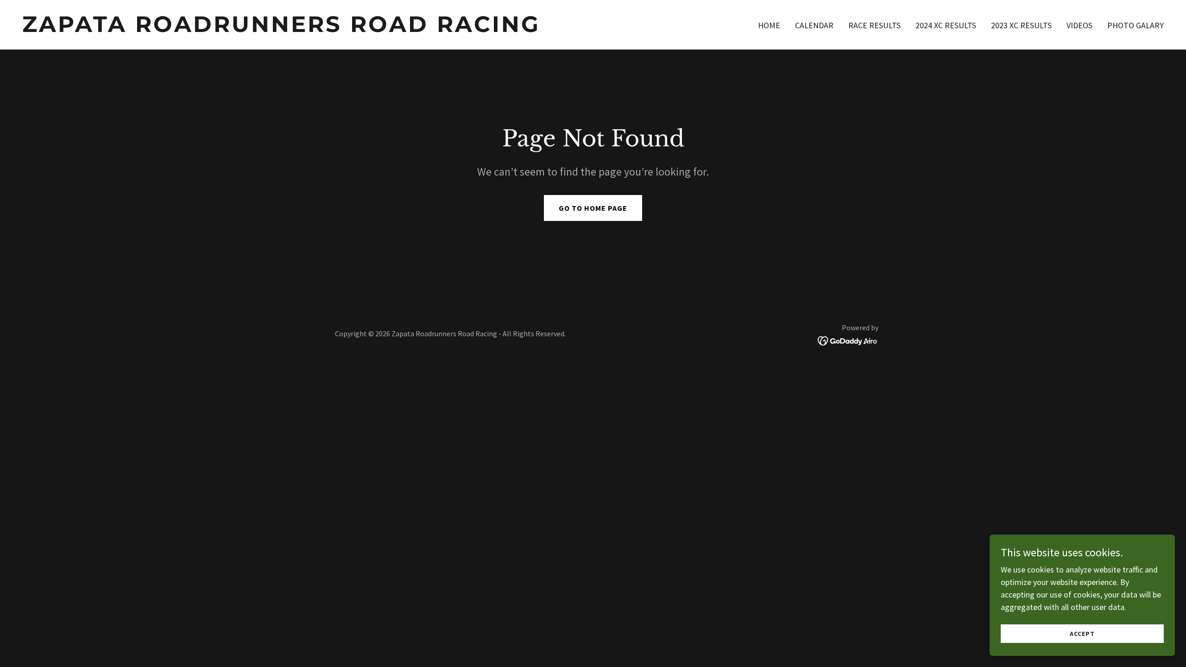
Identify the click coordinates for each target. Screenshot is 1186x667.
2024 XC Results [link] (945, 25)
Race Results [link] (874, 25)
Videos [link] (1079, 25)
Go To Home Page (593, 208)
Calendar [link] (814, 25)
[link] (304, 29)
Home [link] (769, 25)
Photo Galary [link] (1135, 25)
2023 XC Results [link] (1021, 25)
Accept (1082, 633)
